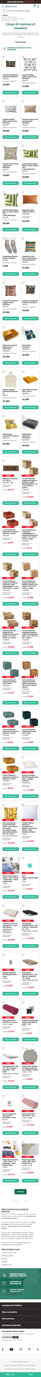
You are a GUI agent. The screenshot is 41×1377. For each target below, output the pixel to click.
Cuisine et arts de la (9, 1252)
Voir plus (20, 1192)
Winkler (4, 1258)
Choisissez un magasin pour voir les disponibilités (19, 48)
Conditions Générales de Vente (20, 1361)
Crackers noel (6, 1264)
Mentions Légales (30, 1369)
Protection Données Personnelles (14, 1369)
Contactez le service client (12, 1334)
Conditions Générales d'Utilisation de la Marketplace (19, 1365)
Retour (5, 15)
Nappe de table (7, 1255)
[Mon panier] (38, 6)
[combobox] (20, 10)
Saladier (4, 1261)
